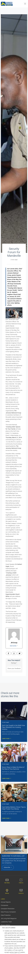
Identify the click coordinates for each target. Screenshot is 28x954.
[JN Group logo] (7, 4)
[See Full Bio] (17, 646)
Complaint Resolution (7, 908)
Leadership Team (6, 922)
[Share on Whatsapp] (14, 653)
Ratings (14, 663)
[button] (25, 3)
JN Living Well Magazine (8, 918)
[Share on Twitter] (19, 653)
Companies (4, 905)
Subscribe (7, 867)
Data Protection (6, 915)
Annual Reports (6, 902)
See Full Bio (13, 645)
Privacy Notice (5, 925)
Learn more (6, 738)
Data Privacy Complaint (8, 912)
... (20, 734)
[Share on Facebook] (8, 653)
